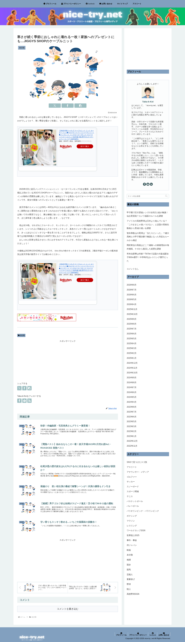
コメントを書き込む (67, 609)
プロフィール (121, 635)
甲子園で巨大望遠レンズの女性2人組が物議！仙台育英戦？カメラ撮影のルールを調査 (147, 214)
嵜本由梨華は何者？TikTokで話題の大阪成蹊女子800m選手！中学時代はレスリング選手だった (148, 257)
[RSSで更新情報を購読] (29, 401)
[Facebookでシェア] (68, 105)
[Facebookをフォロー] (19, 401)
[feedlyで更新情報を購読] (24, 401)
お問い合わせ (164, 635)
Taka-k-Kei (148, 101)
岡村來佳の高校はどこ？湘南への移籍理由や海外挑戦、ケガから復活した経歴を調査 (148, 247)
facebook (153, 635)
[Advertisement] (67, 360)
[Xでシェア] (55, 105)
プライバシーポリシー (138, 635)
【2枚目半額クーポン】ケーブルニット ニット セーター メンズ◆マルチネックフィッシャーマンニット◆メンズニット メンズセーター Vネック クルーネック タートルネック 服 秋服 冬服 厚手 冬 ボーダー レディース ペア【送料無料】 (76, 135)
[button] (80, 105)
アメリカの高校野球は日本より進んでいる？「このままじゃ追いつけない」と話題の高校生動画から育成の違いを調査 (148, 224)
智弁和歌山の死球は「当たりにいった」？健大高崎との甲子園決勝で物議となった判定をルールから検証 (148, 236)
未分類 (22, 335)
